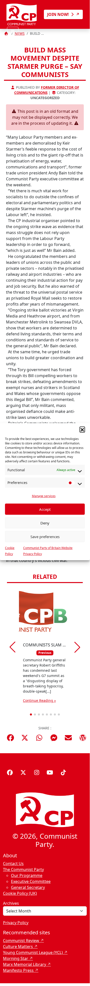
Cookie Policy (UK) (20, 893)
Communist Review (21, 940)
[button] (82, 429)
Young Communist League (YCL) (33, 952)
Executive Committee (31, 881)
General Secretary (28, 887)
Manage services (44, 496)
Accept (45, 509)
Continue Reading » (39, 700)
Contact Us (13, 863)
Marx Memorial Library (24, 964)
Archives (11, 903)
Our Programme (26, 875)
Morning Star (15, 958)
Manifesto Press (18, 970)
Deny (44, 522)
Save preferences (45, 536)
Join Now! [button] (58, 14)
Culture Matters (18, 946)
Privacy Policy (15, 922)
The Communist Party (23, 869)
